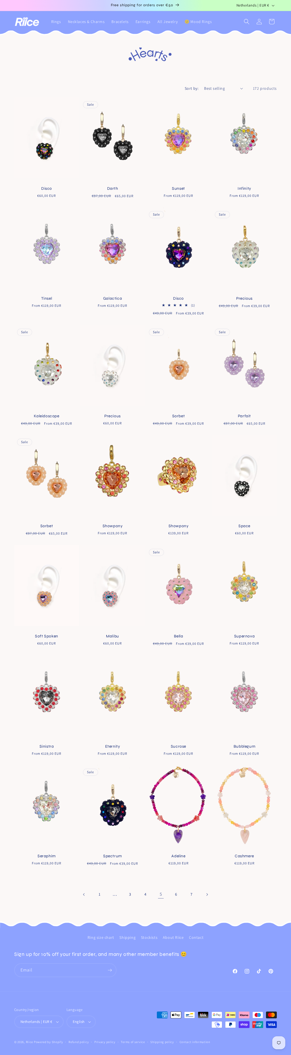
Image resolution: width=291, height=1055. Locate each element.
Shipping (127, 937)
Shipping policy (162, 1042)
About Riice (173, 937)
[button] (246, 21)
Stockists (149, 937)
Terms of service (133, 1042)
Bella (178, 636)
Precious (244, 298)
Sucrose (178, 746)
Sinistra (47, 746)
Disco (46, 188)
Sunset (178, 188)
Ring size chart (101, 937)
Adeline (178, 856)
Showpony (113, 526)
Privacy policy (104, 1042)
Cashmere (244, 856)
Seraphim (47, 856)
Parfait (244, 416)
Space (244, 526)
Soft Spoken (46, 636)
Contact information (195, 1042)
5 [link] (161, 894)
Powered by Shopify (48, 1042)
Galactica (112, 298)
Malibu (112, 636)
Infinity (244, 188)
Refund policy (78, 1042)
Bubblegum (244, 746)
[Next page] (207, 894)
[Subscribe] (109, 970)
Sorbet (178, 416)
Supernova (244, 636)
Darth (112, 188)
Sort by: (191, 88)
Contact (196, 937)
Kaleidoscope (46, 416)
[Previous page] (84, 894)
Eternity (112, 746)
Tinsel (46, 298)
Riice (29, 1042)
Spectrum (112, 856)
